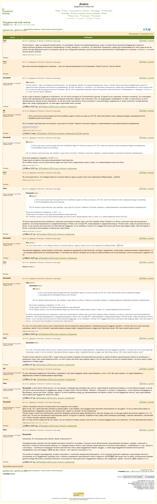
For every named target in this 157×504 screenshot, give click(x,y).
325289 (26, 369)
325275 (26, 62)
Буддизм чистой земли (16, 22)
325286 (26, 278)
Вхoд (105, 13)
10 (28, 24)
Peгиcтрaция (107, 11)
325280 (26, 111)
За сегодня (86, 16)
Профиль (66, 13)
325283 (26, 189)
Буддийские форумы (32, 29)
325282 (26, 172)
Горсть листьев (43, 423)
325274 (26, 41)
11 (30, 24)
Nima (36, 165)
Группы (86, 11)
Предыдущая (133, 34)
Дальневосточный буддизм (52, 29)
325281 (26, 138)
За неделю (96, 16)
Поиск (66, 11)
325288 (26, 338)
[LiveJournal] (146, 29)
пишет (32, 82)
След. (33, 24)
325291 (26, 402)
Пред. (11, 24)
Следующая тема (146, 34)
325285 (26, 262)
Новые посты (74, 16)
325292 (26, 430)
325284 (26, 238)
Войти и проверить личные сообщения (86, 13)
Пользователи (76, 11)
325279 (26, 78)
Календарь (96, 11)
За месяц (98, 18)
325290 (26, 384)
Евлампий (38, 54)
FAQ (58, 11)
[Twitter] (144, 29)
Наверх (5, 58)
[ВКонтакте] (149, 29)
